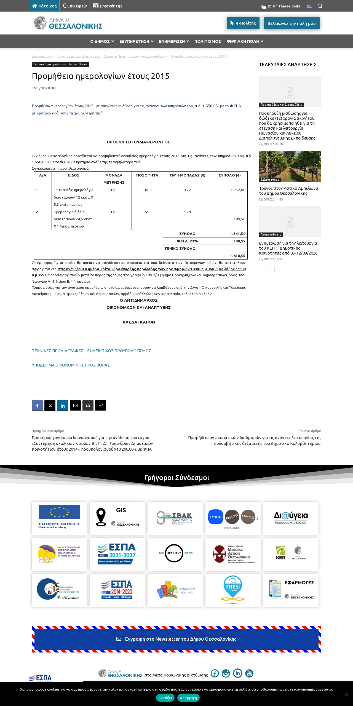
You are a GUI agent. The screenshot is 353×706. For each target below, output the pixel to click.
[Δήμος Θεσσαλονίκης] (73, 23)
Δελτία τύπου (270, 179)
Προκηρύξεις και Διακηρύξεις (78, 56)
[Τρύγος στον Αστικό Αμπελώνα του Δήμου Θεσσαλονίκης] (290, 166)
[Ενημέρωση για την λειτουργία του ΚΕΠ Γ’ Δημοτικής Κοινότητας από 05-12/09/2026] (290, 221)
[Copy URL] (100, 405)
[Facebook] (37, 405)
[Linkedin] (62, 405)
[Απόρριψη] (346, 694)
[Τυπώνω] (87, 405)
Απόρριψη (188, 698)
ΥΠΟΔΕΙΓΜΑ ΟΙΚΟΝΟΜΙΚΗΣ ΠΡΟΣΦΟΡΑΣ (71, 365)
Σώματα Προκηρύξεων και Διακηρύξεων (135, 56)
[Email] (75, 405)
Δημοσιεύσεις (42, 56)
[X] (49, 405)
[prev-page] (262, 269)
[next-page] (271, 269)
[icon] (214, 676)
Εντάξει (165, 698)
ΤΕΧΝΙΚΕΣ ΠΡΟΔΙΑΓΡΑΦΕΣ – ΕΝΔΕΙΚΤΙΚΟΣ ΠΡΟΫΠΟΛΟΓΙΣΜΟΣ (91, 350)
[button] (320, 6)
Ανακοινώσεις (271, 234)
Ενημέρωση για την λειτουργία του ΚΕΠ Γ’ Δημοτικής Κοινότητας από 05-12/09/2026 (288, 248)
